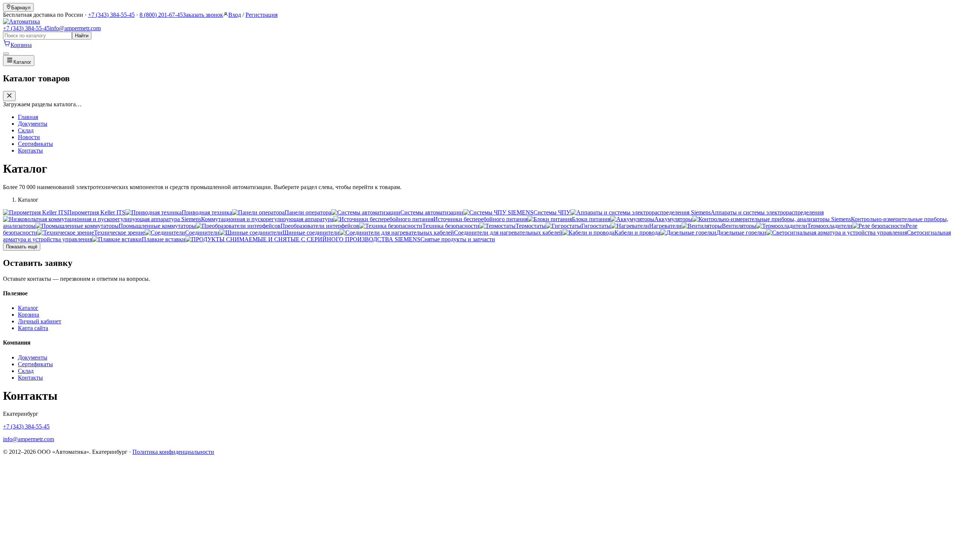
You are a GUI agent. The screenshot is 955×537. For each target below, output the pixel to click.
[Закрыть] (9, 96)
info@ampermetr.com (75, 28)
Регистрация (261, 15)
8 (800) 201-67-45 (161, 15)
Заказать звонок (203, 15)
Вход (234, 15)
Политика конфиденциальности (173, 452)
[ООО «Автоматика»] (21, 21)
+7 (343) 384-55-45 (111, 15)
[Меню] (6, 54)
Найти (81, 35)
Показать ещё (21, 246)
